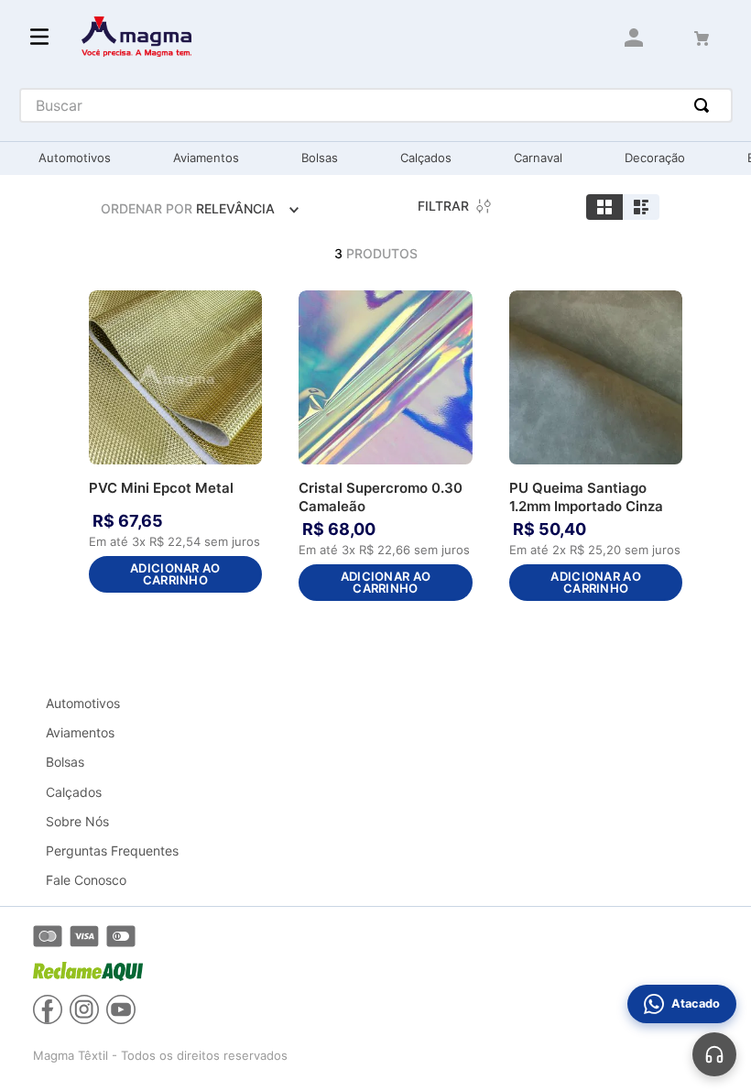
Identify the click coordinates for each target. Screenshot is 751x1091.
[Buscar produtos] (705, 105)
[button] (243, 310)
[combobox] (376, 105)
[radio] (604, 207)
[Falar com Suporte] (714, 1054)
